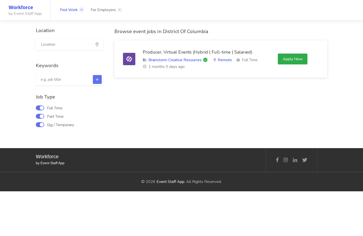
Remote (225, 60)
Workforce (21, 7)
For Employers (103, 10)
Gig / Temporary (60, 125)
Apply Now (292, 59)
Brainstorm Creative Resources (175, 60)
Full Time (54, 108)
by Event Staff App (25, 13)
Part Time (55, 116)
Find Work (69, 10)
